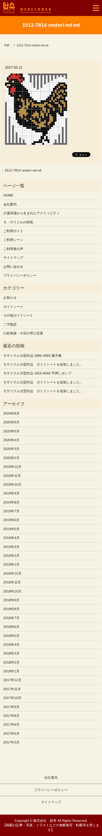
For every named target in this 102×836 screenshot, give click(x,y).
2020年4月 (11, 440)
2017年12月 (12, 680)
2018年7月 (11, 618)
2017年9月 (11, 707)
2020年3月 (11, 449)
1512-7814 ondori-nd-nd (23, 170)
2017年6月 (11, 724)
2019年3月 (11, 547)
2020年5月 (11, 431)
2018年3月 (11, 653)
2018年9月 (11, 600)
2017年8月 (11, 716)
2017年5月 (11, 733)
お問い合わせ (13, 267)
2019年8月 (11, 502)
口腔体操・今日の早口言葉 (23, 333)
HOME (8, 195)
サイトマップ (13, 257)
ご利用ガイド (13, 231)
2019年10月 (12, 484)
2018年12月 (12, 573)
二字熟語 (10, 324)
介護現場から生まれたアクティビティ (31, 213)
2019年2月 (11, 555)
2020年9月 (11, 422)
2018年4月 (11, 644)
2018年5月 (11, 636)
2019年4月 (11, 538)
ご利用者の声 (13, 249)
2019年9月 (11, 493)
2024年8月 (11, 413)
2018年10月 (12, 591)
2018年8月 (11, 609)
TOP (6, 45)
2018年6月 (11, 627)
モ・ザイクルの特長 (18, 222)
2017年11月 (12, 689)
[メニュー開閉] (96, 8)
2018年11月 (12, 582)
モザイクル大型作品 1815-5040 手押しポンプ (37, 373)
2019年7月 (11, 511)
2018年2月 (11, 662)
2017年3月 (11, 742)
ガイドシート (13, 306)
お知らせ (10, 297)
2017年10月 (12, 698)
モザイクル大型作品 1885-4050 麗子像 (32, 355)
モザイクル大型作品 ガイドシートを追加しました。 (43, 364)
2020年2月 (11, 458)
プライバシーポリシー (20, 275)
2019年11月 (12, 476)
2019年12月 (12, 467)
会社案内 (10, 204)
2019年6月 (11, 520)
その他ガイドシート (18, 315)
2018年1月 (11, 671)
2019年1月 (11, 564)
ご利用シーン (13, 240)
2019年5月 (11, 529)
